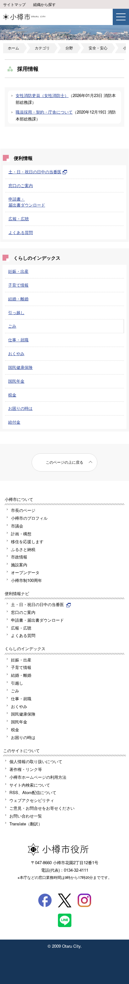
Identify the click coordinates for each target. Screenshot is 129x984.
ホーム (13, 47)
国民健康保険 (20, 367)
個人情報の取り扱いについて (35, 761)
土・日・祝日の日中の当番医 (34, 172)
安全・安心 (98, 47)
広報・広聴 (18, 219)
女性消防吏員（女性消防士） (42, 95)
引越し (17, 683)
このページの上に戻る (64, 462)
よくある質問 (20, 232)
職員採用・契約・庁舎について (44, 112)
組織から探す (44, 4)
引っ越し (16, 312)
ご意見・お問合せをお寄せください (42, 808)
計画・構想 (21, 534)
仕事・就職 (18, 340)
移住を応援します (27, 541)
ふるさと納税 (23, 549)
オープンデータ (25, 572)
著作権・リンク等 (25, 769)
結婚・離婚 (18, 299)
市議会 (17, 526)
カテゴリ (42, 47)
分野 (69, 47)
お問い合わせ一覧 (25, 816)
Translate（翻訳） (25, 824)
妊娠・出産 (18, 271)
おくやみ (16, 353)
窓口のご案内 (20, 185)
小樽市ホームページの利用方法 (37, 777)
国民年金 (16, 381)
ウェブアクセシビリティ (31, 800)
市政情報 (19, 557)
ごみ (12, 326)
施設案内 (19, 565)
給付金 (14, 422)
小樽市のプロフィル (29, 518)
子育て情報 (18, 285)
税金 (12, 395)
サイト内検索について (29, 785)
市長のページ (23, 510)
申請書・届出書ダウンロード (26, 202)
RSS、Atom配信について (32, 792)
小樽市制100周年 (26, 580)
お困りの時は (20, 408)
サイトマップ (14, 4)
